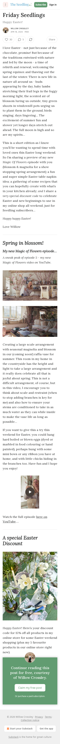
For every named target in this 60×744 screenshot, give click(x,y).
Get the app (46, 728)
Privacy (39, 716)
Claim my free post (30, 688)
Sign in (53, 4)
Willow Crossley (20, 28)
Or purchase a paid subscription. (30, 696)
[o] (30, 492)
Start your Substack (21, 728)
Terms (48, 716)
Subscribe (41, 4)
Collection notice (30, 720)
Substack (13, 736)
